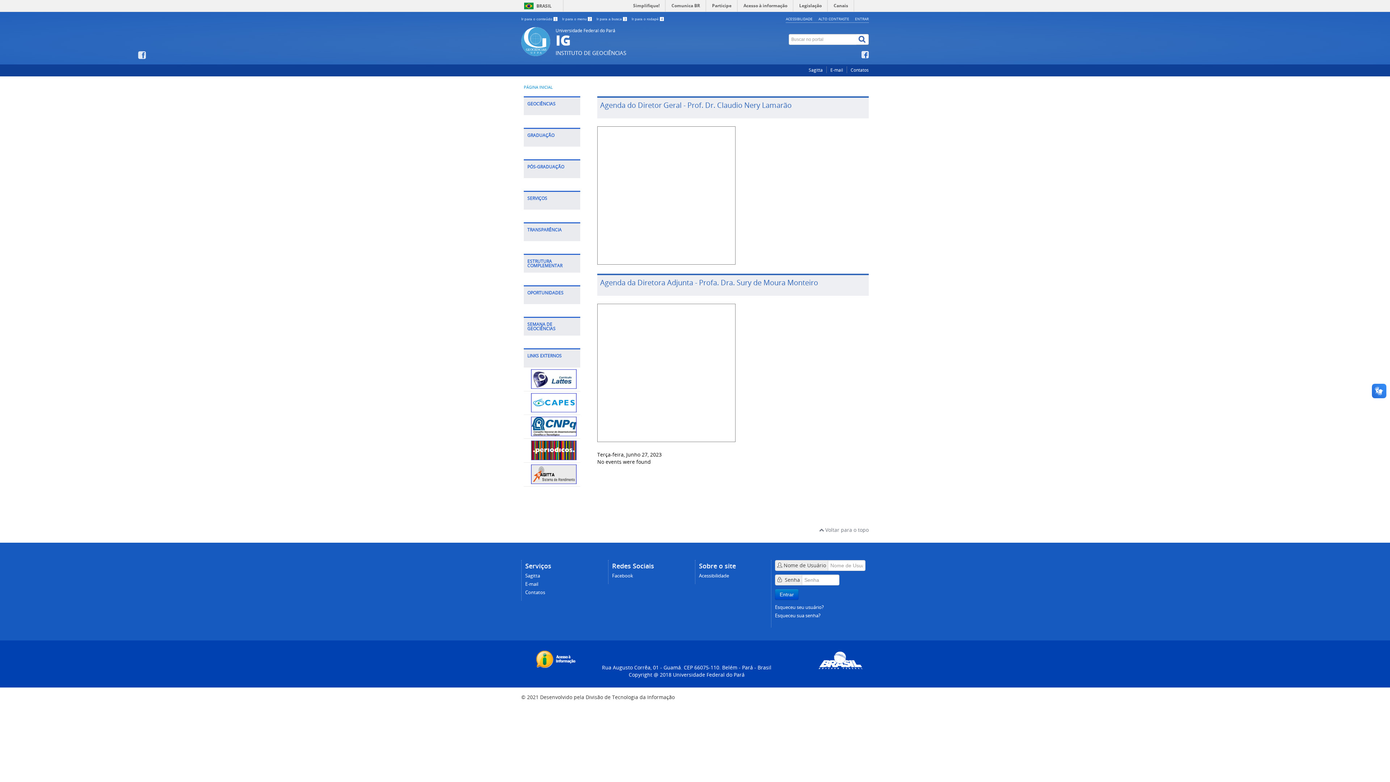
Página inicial (538, 87)
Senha (792, 579)
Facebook (622, 576)
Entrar (862, 18)
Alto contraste (833, 18)
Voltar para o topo (846, 529)
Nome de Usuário (805, 565)
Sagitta (816, 70)
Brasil (544, 6)
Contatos (860, 70)
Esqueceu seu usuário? (799, 607)
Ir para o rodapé (647, 19)
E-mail (836, 70)
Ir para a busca (611, 19)
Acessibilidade (799, 18)
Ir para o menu (576, 19)
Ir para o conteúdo (539, 19)
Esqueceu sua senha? (798, 616)
